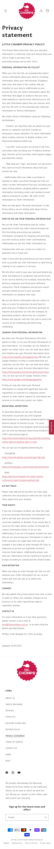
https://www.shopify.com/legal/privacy (20, 357)
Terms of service (14, 742)
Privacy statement (15, 735)
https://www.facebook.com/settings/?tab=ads (23, 457)
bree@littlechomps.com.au (15, 624)
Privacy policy (45, 843)
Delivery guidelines (16, 723)
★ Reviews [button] (51, 427)
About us (10, 698)
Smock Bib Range (14, 704)
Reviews (10, 710)
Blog (8, 761)
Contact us (11, 748)
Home (8, 754)
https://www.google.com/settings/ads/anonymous (25, 466)
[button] (5, 11)
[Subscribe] (45, 817)
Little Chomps (22, 840)
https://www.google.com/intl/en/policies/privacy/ (25, 372)
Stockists (11, 717)
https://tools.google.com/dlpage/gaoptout (22, 379)
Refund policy (13, 729)
